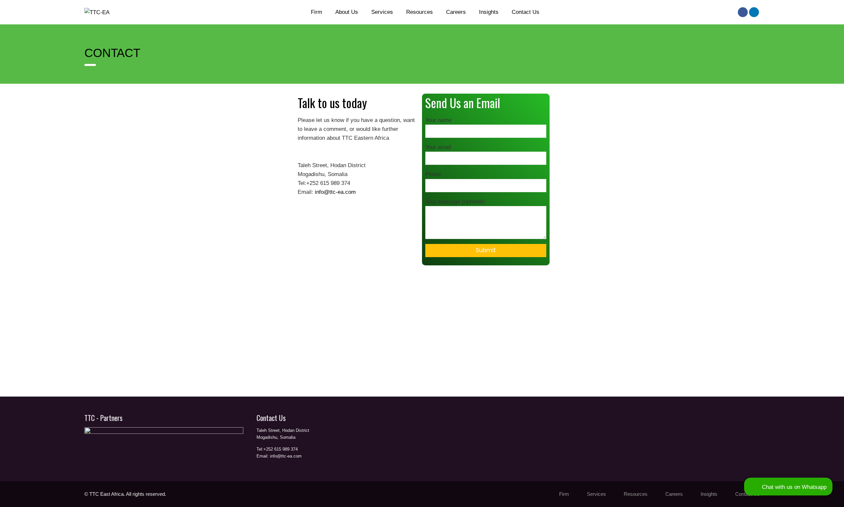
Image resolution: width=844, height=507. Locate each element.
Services (382, 12)
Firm (316, 12)
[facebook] (743, 12)
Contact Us (525, 12)
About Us (346, 12)
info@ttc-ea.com (335, 192)
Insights (488, 12)
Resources (419, 12)
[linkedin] (754, 12)
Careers (456, 12)
